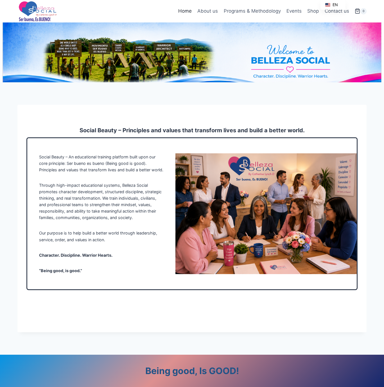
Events (294, 11)
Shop (313, 11)
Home (185, 11)
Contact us (337, 11)
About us (207, 11)
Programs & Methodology (252, 11)
